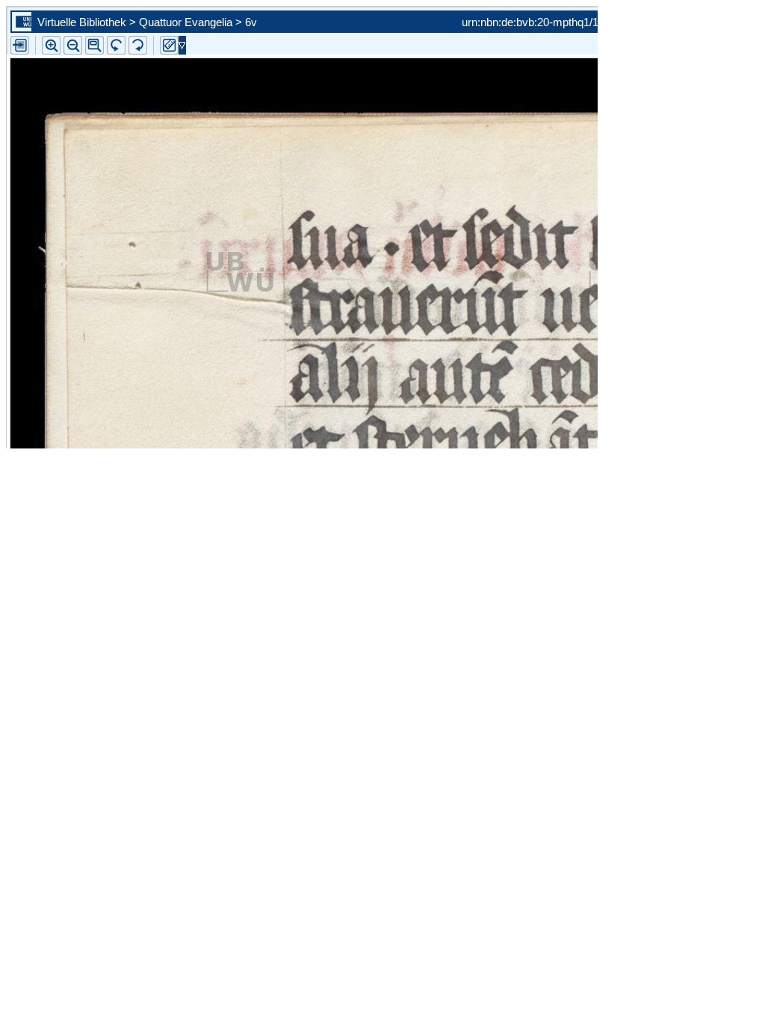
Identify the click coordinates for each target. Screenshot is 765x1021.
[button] (94, 45)
